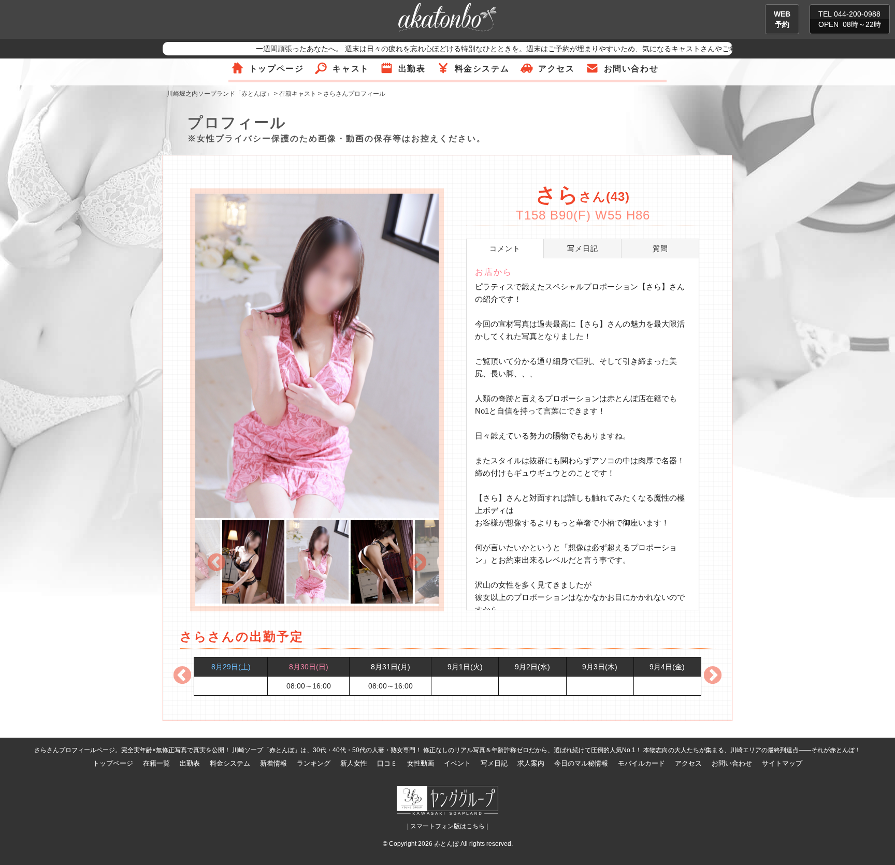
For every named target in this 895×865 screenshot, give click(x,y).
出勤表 (412, 68)
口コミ (387, 763)
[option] (317, 357)
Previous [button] (216, 563)
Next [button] (417, 563)
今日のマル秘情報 (581, 763)
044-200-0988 (857, 14)
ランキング (313, 763)
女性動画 (420, 763)
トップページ (276, 68)
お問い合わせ (631, 68)
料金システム (482, 68)
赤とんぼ (446, 843)
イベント (457, 763)
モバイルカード (641, 763)
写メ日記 (494, 763)
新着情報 (273, 763)
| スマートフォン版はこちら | (447, 826)
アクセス (556, 68)
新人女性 (353, 763)
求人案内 (530, 763)
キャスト (351, 68)
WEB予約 (782, 19)
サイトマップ (782, 763)
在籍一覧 (156, 763)
